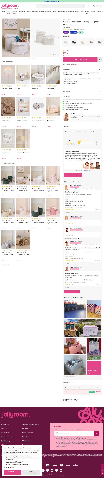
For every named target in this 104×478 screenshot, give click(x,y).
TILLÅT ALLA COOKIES (12, 472)
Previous (3, 38)
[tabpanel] (16, 38)
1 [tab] (28, 58)
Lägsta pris (91, 391)
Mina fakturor (5, 433)
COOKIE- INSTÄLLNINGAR (31, 472)
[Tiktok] (56, 470)
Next (58, 38)
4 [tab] (33, 58)
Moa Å (71, 185)
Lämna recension (73, 175)
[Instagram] (47, 470)
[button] (97, 6)
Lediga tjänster (26, 445)
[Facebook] (43, 470)
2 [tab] (29, 58)
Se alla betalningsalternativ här (70, 399)
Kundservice (5, 424)
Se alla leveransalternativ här (70, 401)
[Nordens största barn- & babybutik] (10, 5)
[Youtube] (52, 470)
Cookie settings (5, 441)
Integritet (25, 437)
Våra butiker (26, 441)
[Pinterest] (61, 470)
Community (91, 132)
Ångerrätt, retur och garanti (30, 424)
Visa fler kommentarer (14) (72, 292)
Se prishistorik (66, 55)
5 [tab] (34, 58)
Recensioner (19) (69, 132)
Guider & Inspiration (7, 437)
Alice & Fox (66, 19)
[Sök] (83, 6)
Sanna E (72, 216)
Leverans (25, 428)
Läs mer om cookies (9, 467)
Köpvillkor (4, 428)
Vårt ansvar (4, 445)
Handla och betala (27, 433)
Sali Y (71, 241)
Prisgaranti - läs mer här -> (71, 105)
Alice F (72, 114)
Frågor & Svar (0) (81, 132)
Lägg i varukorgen (80, 59)
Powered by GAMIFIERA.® (69, 376)
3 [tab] (31, 58)
